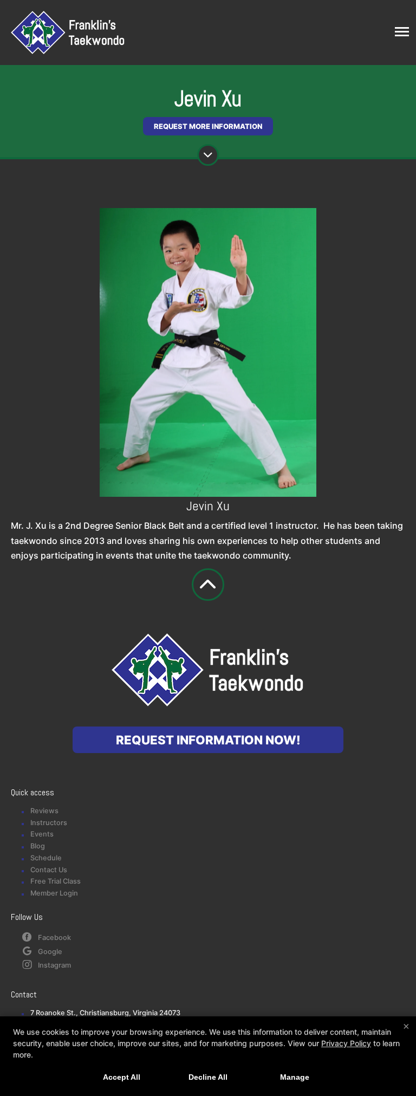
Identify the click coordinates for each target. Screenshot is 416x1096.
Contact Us (48, 870)
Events (42, 834)
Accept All (121, 1077)
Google (50, 952)
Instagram (54, 965)
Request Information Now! (208, 739)
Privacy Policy (346, 1043)
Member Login (54, 893)
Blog (37, 846)
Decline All (207, 1077)
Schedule (46, 858)
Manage (294, 1077)
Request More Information (208, 126)
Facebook (54, 937)
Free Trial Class (55, 881)
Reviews (44, 811)
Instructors (48, 823)
